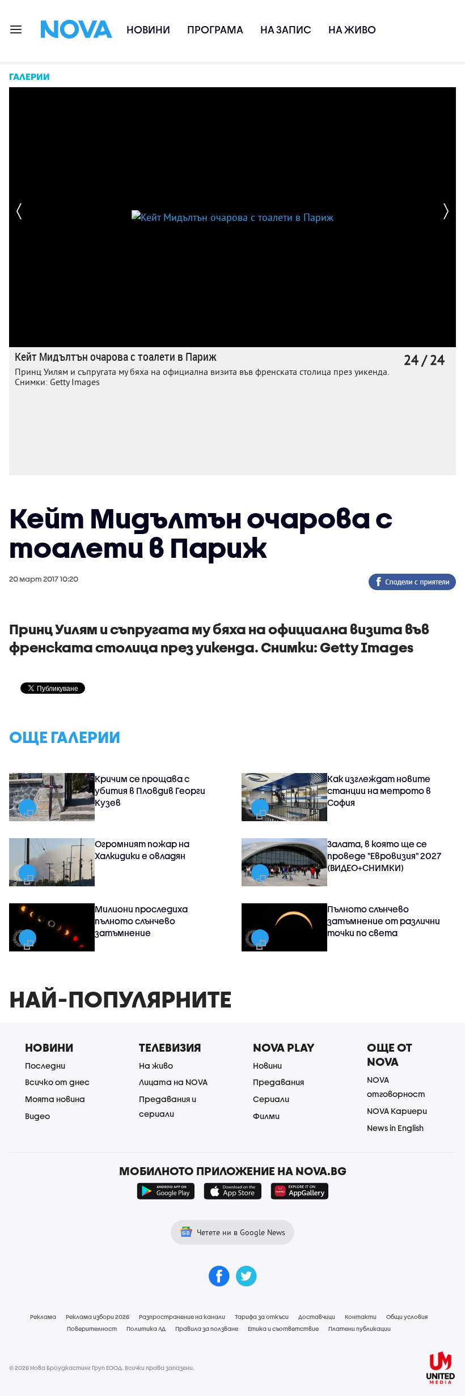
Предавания (278, 1082)
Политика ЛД (146, 1328)
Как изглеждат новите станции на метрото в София (379, 791)
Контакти (361, 1316)
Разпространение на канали (182, 1316)
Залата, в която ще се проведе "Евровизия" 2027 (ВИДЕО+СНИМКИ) (384, 856)
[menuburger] (16, 29)
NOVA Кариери (397, 1111)
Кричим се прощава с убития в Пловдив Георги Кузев (150, 791)
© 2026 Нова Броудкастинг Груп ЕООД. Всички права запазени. (102, 1367)
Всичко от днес (57, 1082)
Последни (45, 1065)
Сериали (271, 1099)
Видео (37, 1116)
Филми (266, 1116)
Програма (215, 30)
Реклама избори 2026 (97, 1316)
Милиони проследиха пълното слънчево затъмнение (141, 921)
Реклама (43, 1316)
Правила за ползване (206, 1328)
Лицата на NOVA (173, 1082)
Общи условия (407, 1316)
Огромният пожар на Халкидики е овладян (142, 850)
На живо (352, 30)
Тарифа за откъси (262, 1316)
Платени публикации (359, 1328)
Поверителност (92, 1328)
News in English (395, 1128)
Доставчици (316, 1316)
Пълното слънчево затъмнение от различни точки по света (383, 921)
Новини (148, 30)
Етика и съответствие (283, 1328)
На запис (285, 30)
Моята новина (55, 1099)
